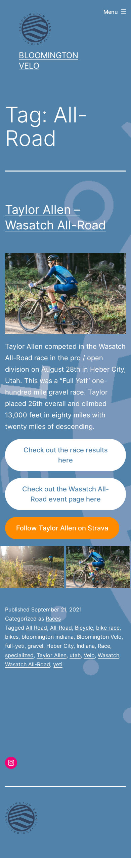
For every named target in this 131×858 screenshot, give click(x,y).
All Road (36, 627)
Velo (89, 655)
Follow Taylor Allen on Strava (62, 528)
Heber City (60, 645)
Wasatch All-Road (27, 664)
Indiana (86, 645)
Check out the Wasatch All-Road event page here (65, 494)
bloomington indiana (47, 636)
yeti (57, 664)
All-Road (61, 627)
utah (75, 655)
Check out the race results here (66, 455)
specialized (19, 655)
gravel (35, 645)
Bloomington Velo (99, 636)
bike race (108, 627)
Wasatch (108, 655)
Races (53, 618)
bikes (11, 636)
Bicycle (84, 627)
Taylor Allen (52, 655)
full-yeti (15, 645)
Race (104, 645)
